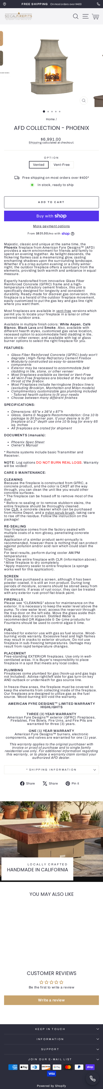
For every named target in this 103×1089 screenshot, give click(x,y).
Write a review (51, 1000)
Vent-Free (62, 165)
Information (50, 1039)
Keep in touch (50, 1029)
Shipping (35, 142)
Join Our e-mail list (50, 1059)
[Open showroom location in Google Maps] (4, 4)
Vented (39, 165)
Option (51, 157)
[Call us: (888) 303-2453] (92, 1078)
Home (50, 119)
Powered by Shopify (51, 1086)
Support (50, 1049)
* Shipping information (51, 769)
